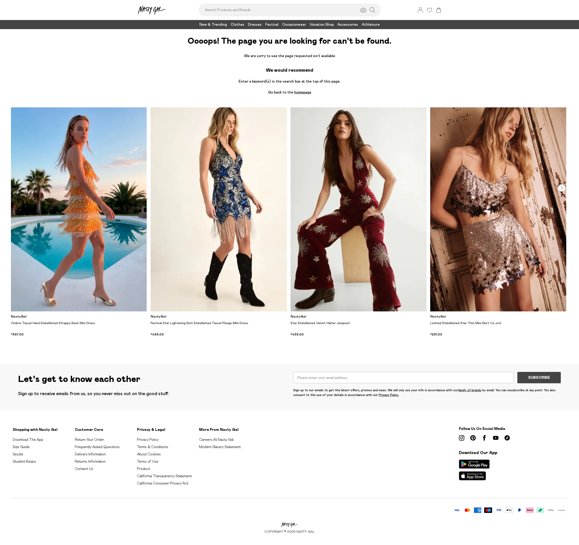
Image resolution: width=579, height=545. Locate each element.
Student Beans (24, 461)
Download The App (28, 440)
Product (143, 469)
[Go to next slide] (561, 188)
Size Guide (21, 447)
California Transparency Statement (164, 476)
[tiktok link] (507, 438)
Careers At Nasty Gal (216, 440)
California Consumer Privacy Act (162, 483)
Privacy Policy (148, 440)
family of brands (469, 390)
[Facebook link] (484, 438)
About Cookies (149, 454)
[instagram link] (461, 438)
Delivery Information (90, 454)
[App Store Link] (474, 469)
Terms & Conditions (152, 447)
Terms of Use (147, 461)
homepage (302, 92)
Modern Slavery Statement (220, 447)
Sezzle (18, 454)
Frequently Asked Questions (97, 447)
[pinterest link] (473, 438)
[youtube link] (495, 438)
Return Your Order (89, 440)
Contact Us (84, 469)
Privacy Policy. (389, 395)
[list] (289, 228)
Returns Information (90, 461)
